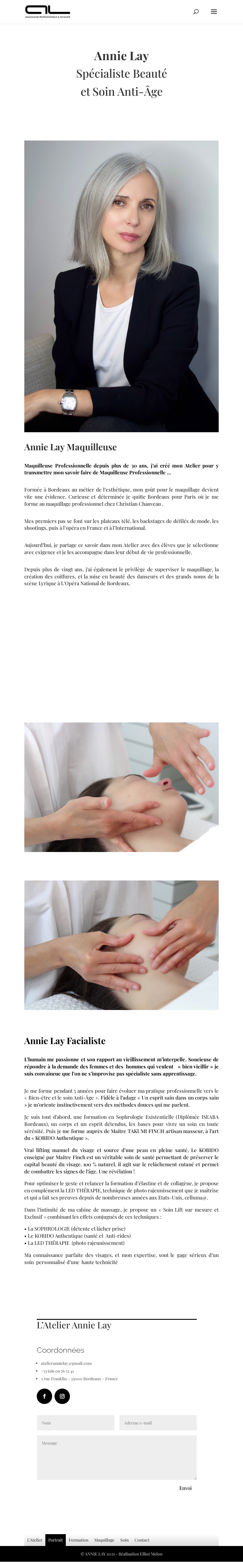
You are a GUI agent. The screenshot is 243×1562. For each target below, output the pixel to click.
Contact (142, 1540)
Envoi (185, 1488)
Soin (124, 1540)
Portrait (55, 1540)
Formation (78, 1540)
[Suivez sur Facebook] (44, 1396)
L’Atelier (34, 1540)
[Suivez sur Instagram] (62, 1396)
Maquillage (104, 1540)
